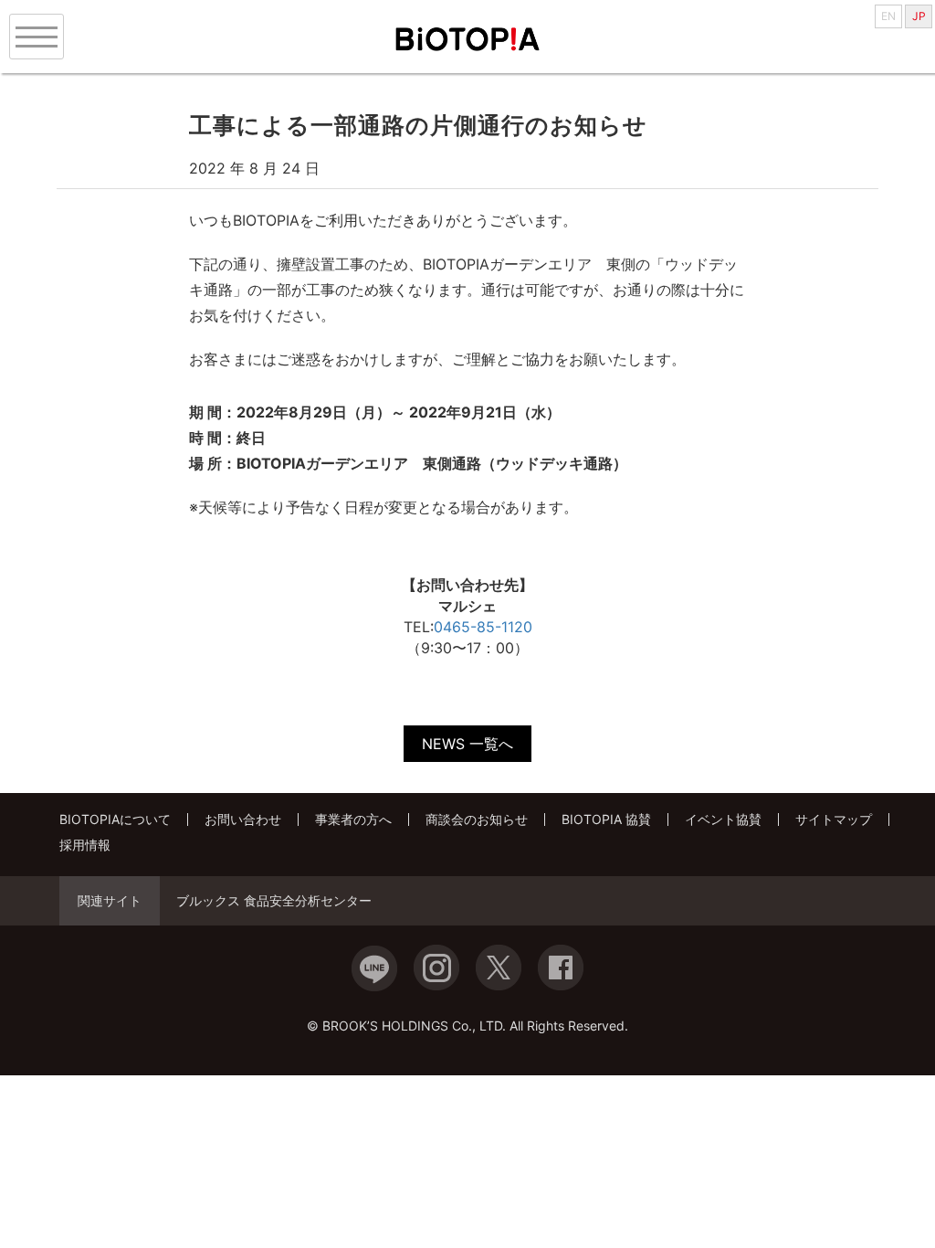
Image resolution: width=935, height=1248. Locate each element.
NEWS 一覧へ (467, 744)
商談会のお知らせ (476, 819)
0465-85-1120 (483, 627)
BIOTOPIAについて (115, 819)
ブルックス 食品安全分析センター (274, 900)
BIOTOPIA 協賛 (606, 819)
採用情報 (84, 844)
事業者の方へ (353, 819)
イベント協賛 (723, 819)
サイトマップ (833, 819)
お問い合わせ (243, 819)
